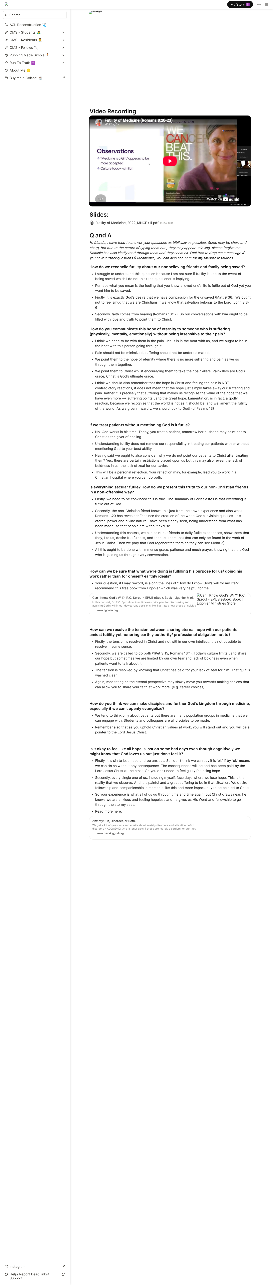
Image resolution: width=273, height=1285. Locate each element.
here (187, 258)
